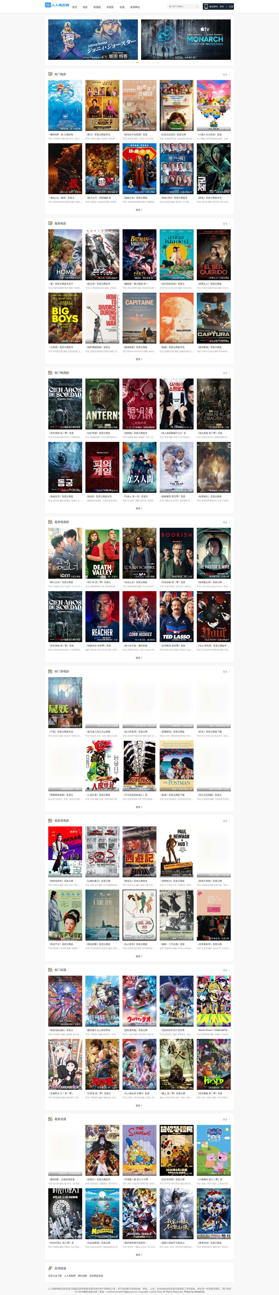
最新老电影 (62, 820)
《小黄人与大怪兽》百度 (209, 134)
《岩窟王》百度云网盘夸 (97, 1179)
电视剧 (97, 7)
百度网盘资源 (96, 1275)
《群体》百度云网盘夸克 (209, 197)
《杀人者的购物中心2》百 (173, 432)
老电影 (110, 7)
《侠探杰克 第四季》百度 (98, 645)
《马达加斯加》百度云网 (97, 1242)
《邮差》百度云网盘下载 (172, 794)
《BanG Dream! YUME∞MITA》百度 (215, 1030)
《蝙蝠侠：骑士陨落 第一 (135, 283)
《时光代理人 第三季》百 (61, 1242)
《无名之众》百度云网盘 (135, 582)
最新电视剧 (62, 522)
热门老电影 (62, 671)
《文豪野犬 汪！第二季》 (61, 1093)
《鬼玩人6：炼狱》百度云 (61, 197)
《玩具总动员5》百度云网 (173, 134)
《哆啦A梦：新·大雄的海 (60, 134)
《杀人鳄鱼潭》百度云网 (135, 731)
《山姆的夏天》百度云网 (97, 880)
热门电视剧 (62, 372)
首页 (74, 7)
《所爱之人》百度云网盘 (209, 283)
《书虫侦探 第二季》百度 (172, 582)
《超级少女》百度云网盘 (135, 197)
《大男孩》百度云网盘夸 (60, 347)
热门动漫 (60, 969)
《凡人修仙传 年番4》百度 (136, 1093)
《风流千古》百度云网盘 (60, 944)
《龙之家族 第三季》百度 (209, 432)
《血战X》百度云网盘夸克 (98, 496)
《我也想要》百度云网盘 (97, 944)
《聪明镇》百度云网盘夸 (135, 432)
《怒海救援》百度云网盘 (135, 347)
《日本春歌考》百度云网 (209, 944)
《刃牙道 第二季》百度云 (98, 1093)
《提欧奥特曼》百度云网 (135, 1030)
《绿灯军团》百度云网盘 (97, 432)
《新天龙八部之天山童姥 (97, 731)
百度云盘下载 (55, 1275)
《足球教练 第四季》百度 (172, 645)
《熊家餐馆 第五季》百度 (172, 496)
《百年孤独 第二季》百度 (61, 432)
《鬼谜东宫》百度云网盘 (60, 496)
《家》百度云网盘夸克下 (60, 283)
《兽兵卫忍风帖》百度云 (209, 794)
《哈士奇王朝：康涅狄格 (135, 645)
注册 (231, 6)
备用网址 (135, 7)
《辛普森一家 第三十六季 (135, 1179)
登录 (222, 6)
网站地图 (82, 1275)
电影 (85, 7)
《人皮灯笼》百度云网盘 (97, 794)
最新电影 (60, 223)
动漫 (122, 7)
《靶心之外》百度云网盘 (60, 582)
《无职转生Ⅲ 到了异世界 (172, 1030)
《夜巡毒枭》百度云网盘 (209, 347)
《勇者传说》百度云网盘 (209, 1242)
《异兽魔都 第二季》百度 (209, 1093)
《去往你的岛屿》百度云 (172, 283)
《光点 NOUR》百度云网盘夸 (212, 645)
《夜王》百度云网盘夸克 (97, 134)
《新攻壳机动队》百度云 (60, 1030)
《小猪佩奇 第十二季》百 (209, 1179)
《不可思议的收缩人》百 (135, 794)
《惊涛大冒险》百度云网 (209, 880)
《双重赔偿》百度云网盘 (172, 731)
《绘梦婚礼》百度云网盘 (209, 496)
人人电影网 (70, 1275)
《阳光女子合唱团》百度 (135, 134)
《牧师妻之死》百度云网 (209, 582)
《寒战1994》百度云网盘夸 (173, 197)
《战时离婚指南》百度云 (97, 347)
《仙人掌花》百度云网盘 (135, 944)
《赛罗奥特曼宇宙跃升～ (135, 1242)
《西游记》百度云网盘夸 (135, 880)
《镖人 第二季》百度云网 (172, 1093)
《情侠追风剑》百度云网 (60, 880)
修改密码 (213, 6)
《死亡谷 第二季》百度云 (98, 582)
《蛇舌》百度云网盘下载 (209, 731)
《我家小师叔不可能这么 (172, 1242)
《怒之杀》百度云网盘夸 (97, 283)
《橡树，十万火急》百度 (172, 944)
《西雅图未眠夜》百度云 (60, 794)
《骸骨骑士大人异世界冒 (97, 1030)
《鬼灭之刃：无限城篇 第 (98, 197)
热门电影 (60, 74)
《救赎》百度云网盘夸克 (172, 347)
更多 (225, 74)
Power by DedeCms (194, 1291)
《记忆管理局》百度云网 (172, 1179)
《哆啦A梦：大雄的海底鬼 (61, 1179)
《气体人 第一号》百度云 (135, 496)
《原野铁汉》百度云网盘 (172, 880)
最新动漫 (60, 1119)
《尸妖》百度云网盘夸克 (60, 731)
